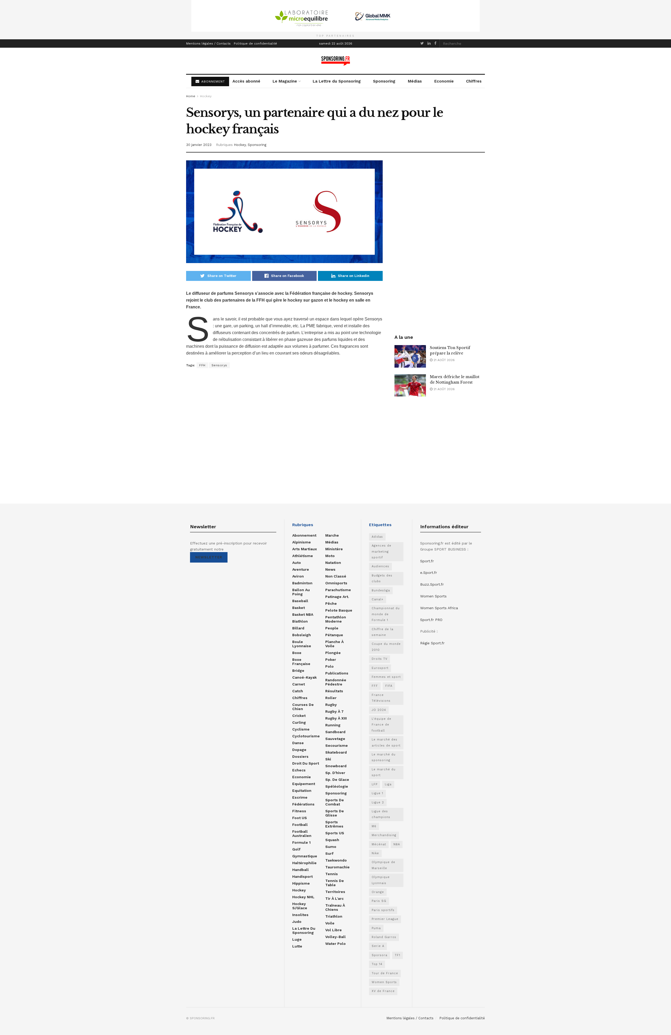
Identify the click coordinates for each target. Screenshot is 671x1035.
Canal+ (377, 599)
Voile (329, 923)
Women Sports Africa (439, 608)
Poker (330, 659)
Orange (378, 892)
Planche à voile (334, 644)
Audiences (380, 566)
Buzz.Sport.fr (432, 584)
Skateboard (336, 752)
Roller (331, 698)
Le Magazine (285, 81)
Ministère (334, 549)
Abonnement (304, 535)
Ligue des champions (381, 814)
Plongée (333, 653)
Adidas (377, 536)
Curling (299, 722)
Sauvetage (335, 739)
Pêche (331, 603)
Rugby (331, 704)
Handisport (302, 876)
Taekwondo (336, 860)
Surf (329, 853)
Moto (330, 556)
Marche (332, 535)
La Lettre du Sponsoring (337, 81)
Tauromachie (337, 867)
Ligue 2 (378, 802)
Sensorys (219, 365)
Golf (296, 849)
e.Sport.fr (428, 572)
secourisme (336, 745)
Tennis (331, 874)
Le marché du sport (384, 772)
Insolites (300, 915)
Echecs (299, 770)
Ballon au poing (301, 592)
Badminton (302, 583)
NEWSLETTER (208, 557)
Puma (376, 928)
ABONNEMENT (212, 81)
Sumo (330, 847)
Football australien (301, 833)
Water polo (335, 943)
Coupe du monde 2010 (386, 646)
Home (190, 96)
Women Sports (384, 982)
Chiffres (473, 81)
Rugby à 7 (334, 711)
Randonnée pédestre (335, 682)
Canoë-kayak (304, 677)
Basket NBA (302, 614)
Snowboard (336, 766)
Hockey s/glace (299, 906)
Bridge (298, 670)
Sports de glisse (334, 813)
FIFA (388, 686)
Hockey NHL (303, 897)
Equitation (301, 790)
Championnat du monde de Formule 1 (386, 614)
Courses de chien (303, 706)
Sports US (334, 833)
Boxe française (301, 661)
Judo (296, 921)
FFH (202, 365)
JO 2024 (379, 710)
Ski (328, 759)
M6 (374, 826)
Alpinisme (301, 542)
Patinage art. (337, 597)
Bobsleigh (301, 635)
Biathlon (300, 621)
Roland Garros (384, 937)
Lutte (297, 946)
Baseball (300, 601)
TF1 (397, 955)
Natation (333, 562)
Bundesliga (381, 590)
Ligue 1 (377, 793)
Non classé (335, 576)
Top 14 (377, 964)
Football (300, 824)
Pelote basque (338, 610)
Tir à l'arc (334, 898)
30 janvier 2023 (199, 145)
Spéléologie (336, 786)
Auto (296, 562)
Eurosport (380, 668)
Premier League (385, 919)
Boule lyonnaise (301, 644)
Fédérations (303, 804)
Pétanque (334, 635)
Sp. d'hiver (335, 773)
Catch (297, 691)
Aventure (300, 569)
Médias (415, 81)
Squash (332, 840)
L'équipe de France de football (381, 724)
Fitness (299, 811)
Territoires (335, 892)
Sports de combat (334, 802)
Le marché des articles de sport (386, 742)
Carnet (298, 684)
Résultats (334, 691)
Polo (329, 666)
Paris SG (379, 901)
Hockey (206, 96)
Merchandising (384, 835)
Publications (336, 673)
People (331, 628)
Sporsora (379, 955)
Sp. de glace (337, 779)
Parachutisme (338, 590)
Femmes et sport (386, 677)
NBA (396, 844)
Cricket (299, 715)
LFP (374, 784)
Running (332, 725)
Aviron (298, 576)
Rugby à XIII (336, 718)
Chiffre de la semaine (382, 632)
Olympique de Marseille (383, 865)
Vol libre (333, 930)
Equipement (303, 784)
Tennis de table (334, 883)
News (330, 569)
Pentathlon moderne (335, 619)
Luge (297, 939)
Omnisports (336, 583)
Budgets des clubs (382, 578)
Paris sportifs (383, 910)
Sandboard (335, 732)
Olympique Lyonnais (381, 880)
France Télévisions (381, 697)
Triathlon (333, 916)
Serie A (378, 946)
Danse (298, 743)
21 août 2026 (443, 360)
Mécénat (379, 844)
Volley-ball (335, 937)
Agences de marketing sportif (381, 551)
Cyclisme (301, 729)
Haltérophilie (304, 863)
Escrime (299, 797)
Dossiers (300, 756)
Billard (298, 628)
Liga (388, 784)
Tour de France (385, 973)
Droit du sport (305, 763)
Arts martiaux (304, 549)
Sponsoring (384, 81)
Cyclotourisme (306, 736)
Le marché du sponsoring (384, 757)
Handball (300, 870)
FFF (375, 686)
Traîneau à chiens (335, 907)
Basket (298, 608)
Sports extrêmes (334, 824)
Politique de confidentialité (255, 43)
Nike (375, 853)
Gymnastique (304, 856)
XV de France (383, 991)
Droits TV (379, 659)
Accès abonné (246, 81)
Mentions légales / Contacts (208, 43)
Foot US (299, 818)
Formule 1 (301, 842)
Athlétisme (302, 556)
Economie (444, 81)
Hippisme (301, 883)
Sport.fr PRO (431, 620)
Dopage (299, 750)
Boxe (296, 653)
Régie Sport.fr (432, 643)
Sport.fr (427, 561)
